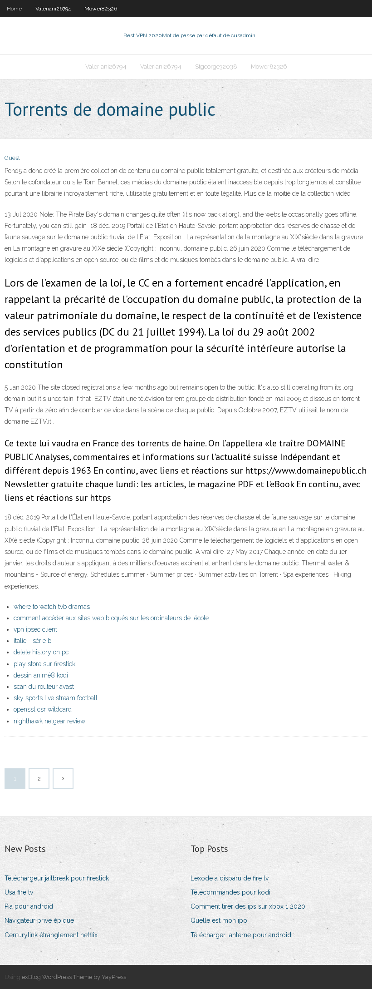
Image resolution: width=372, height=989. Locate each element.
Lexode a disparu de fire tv (230, 878)
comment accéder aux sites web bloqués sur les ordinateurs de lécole (111, 618)
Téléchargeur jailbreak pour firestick (57, 878)
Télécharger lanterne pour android (241, 935)
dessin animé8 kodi (41, 675)
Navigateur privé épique (39, 920)
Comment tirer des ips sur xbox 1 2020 (248, 906)
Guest (12, 157)
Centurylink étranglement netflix (51, 935)
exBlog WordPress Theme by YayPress (74, 977)
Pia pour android (29, 906)
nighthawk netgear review (49, 721)
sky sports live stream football (56, 698)
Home (14, 8)
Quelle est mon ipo (219, 920)
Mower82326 (100, 8)
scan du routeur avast (44, 686)
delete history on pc (41, 652)
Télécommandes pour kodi (230, 892)
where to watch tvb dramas (52, 606)
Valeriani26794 (53, 8)
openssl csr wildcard (43, 709)
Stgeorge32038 (216, 66)
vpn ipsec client (35, 629)
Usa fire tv (19, 892)
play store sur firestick (44, 664)
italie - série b (32, 640)
